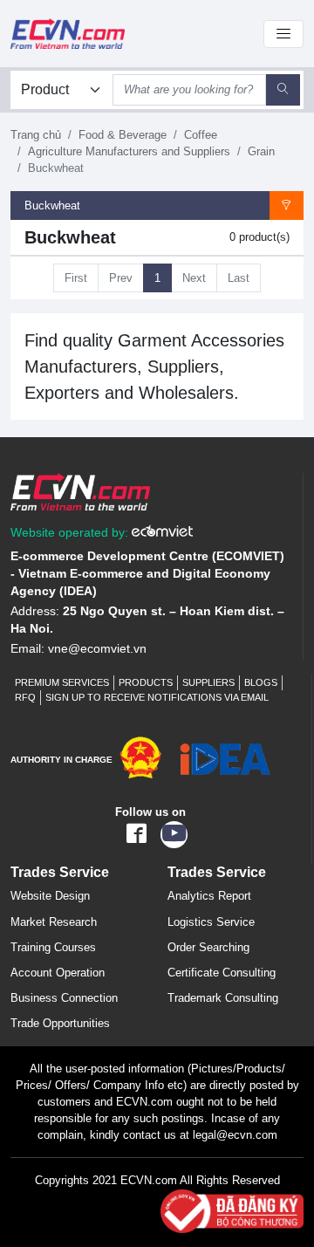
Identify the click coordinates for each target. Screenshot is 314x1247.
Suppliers (208, 682)
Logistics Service (211, 921)
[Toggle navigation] (283, 34)
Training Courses (53, 947)
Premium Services (62, 682)
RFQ (25, 697)
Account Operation (57, 972)
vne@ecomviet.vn (97, 648)
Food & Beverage (122, 134)
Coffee (200, 134)
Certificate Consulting (221, 972)
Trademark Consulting (222, 997)
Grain (261, 151)
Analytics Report (209, 895)
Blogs (260, 682)
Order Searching (208, 947)
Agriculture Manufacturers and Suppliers (129, 151)
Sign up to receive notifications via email (157, 697)
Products (146, 682)
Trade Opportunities (60, 1023)
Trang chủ (35, 134)
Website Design (50, 895)
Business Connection (64, 997)
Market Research (53, 921)
